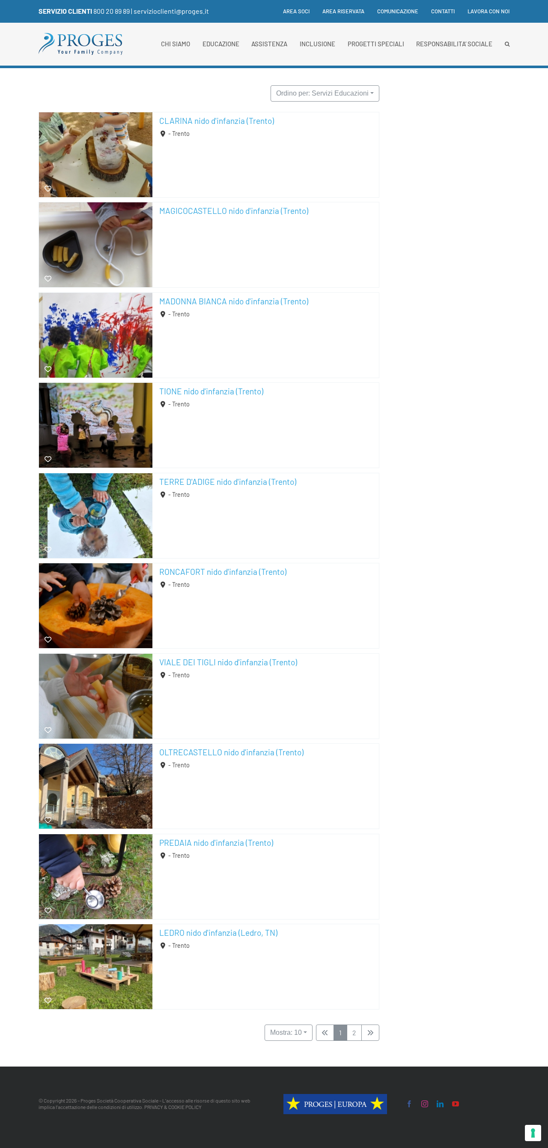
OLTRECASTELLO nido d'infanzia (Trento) (231, 752)
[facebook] (409, 1103)
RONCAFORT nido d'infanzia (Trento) (222, 572)
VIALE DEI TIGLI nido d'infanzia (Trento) (228, 662)
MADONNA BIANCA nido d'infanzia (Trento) (233, 301)
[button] (507, 44)
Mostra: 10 (286, 1032)
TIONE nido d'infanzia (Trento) (211, 391)
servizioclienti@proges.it (171, 11)
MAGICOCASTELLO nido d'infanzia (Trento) (233, 211)
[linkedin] (440, 1103)
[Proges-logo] (81, 37)
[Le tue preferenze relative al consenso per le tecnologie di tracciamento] (533, 1133)
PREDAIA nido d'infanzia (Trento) (216, 842)
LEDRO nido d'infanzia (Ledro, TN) (218, 933)
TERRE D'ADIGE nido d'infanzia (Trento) (227, 482)
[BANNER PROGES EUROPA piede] (335, 1098)
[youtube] (455, 1103)
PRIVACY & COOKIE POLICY (173, 1107)
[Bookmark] (48, 189)
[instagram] (424, 1103)
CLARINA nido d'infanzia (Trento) (216, 121)
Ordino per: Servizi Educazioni (322, 93)
